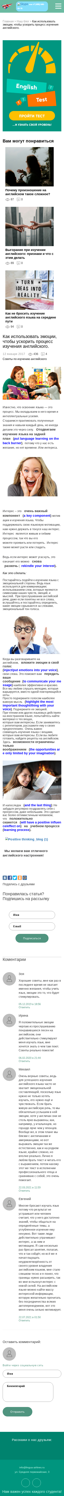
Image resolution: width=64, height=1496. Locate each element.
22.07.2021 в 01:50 (30, 1317)
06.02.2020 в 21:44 (30, 1057)
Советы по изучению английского (25, 359)
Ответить (24, 1007)
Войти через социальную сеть (23, 1365)
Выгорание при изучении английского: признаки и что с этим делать (29, 254)
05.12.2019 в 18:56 (30, 1004)
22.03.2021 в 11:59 (30, 1187)
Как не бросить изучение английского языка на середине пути (30, 317)
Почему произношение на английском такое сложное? (27, 192)
